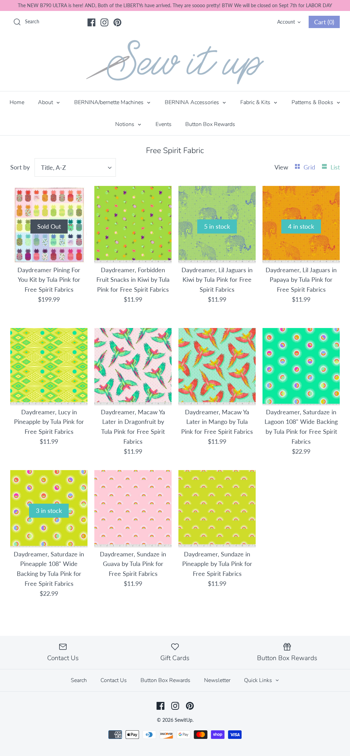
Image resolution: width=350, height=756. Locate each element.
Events (164, 124)
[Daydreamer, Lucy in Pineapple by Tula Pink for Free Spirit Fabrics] (49, 366)
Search (79, 680)
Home (17, 102)
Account (286, 22)
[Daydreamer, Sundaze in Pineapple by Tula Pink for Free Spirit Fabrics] (217, 508)
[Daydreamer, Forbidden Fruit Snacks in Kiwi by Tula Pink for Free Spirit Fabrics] (133, 224)
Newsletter (217, 680)
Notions (125, 124)
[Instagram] (104, 22)
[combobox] (75, 167)
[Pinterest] (117, 22)
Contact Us (113, 680)
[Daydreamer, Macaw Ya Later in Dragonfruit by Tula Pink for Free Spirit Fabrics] (133, 366)
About (46, 102)
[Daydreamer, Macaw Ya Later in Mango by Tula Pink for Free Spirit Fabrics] (217, 366)
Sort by (20, 167)
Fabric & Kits (256, 102)
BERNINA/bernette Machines (109, 102)
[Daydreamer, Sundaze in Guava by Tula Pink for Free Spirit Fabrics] (133, 508)
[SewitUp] (175, 62)
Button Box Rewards (210, 124)
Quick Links (258, 680)
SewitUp (183, 720)
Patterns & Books (313, 102)
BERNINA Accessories (192, 102)
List (335, 167)
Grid (310, 167)
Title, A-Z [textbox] (53, 167)
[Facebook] (91, 22)
